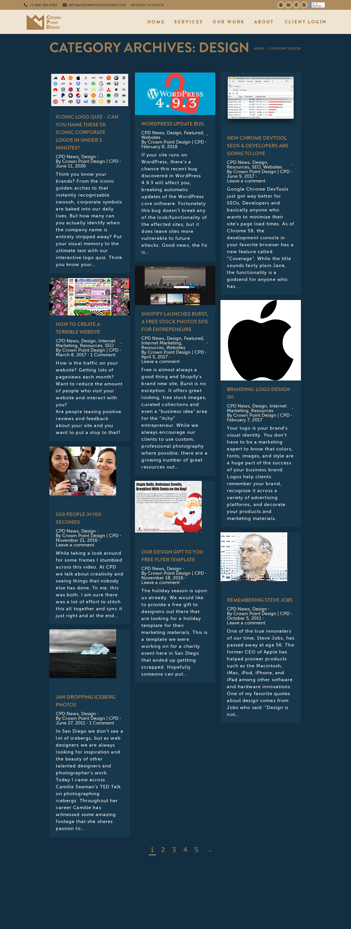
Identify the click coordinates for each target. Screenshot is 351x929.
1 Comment (102, 354)
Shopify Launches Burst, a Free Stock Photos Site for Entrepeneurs (174, 321)
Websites (150, 137)
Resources (238, 167)
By (87, 161)
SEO (256, 167)
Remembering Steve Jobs (260, 600)
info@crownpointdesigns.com (97, 5)
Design (88, 157)
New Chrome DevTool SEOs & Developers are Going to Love (258, 145)
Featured (193, 133)
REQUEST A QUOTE (147, 5)
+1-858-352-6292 (43, 5)
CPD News (67, 157)
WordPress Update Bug (172, 124)
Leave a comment (246, 181)
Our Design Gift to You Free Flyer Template (172, 555)
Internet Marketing (161, 343)
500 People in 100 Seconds (78, 518)
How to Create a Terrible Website (78, 328)
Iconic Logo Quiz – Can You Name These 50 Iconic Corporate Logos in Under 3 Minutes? (87, 132)
